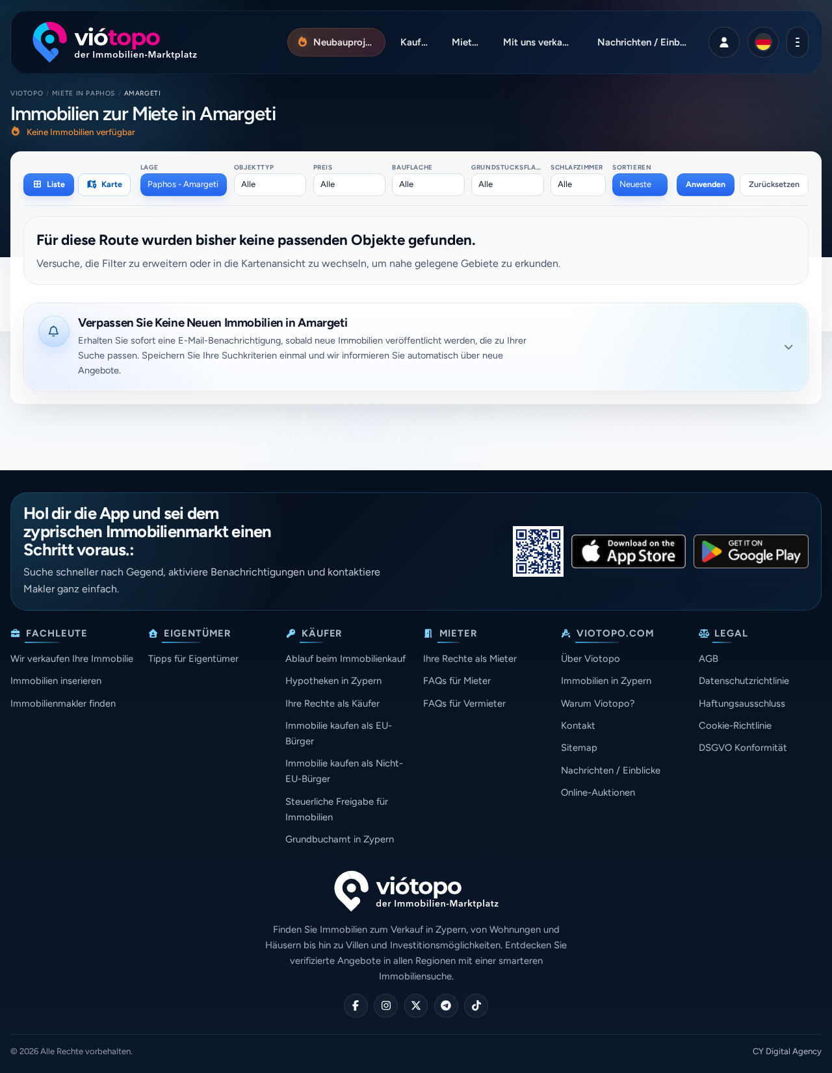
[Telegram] (446, 1006)
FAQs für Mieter (457, 681)
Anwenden (705, 184)
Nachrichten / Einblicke (610, 770)
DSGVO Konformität (743, 747)
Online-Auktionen (598, 792)
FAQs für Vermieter (464, 703)
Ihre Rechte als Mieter (470, 658)
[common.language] (763, 42)
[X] (416, 1006)
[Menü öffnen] (797, 42)
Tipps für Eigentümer (193, 658)
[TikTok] (476, 1006)
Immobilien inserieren (55, 681)
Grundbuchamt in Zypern (339, 839)
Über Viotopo (590, 658)
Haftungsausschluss (742, 703)
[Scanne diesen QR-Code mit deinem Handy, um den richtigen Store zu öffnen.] (538, 551)
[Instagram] (386, 1006)
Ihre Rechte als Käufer (332, 703)
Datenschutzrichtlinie (744, 681)
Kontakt (578, 725)
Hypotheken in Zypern (333, 681)
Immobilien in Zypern (606, 681)
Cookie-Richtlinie (735, 725)
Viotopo (26, 93)
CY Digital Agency (787, 1051)
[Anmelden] (724, 42)
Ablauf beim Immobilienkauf (345, 658)
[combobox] (184, 184)
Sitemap (579, 747)
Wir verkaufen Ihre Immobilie (71, 658)
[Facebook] (356, 1006)
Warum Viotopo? (597, 703)
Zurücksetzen (774, 184)
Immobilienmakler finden (63, 703)
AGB (708, 658)
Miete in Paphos (83, 93)
